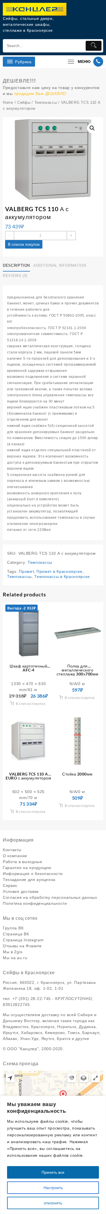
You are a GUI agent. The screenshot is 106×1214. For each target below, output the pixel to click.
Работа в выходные (22, 861)
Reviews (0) (15, 276)
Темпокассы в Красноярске (62, 576)
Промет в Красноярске (59, 571)
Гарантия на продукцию (27, 867)
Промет (26, 571)
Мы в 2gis (12, 952)
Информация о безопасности (33, 873)
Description (16, 265)
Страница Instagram (23, 940)
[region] (53, 1155)
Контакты (12, 850)
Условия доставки (21, 891)
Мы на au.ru (15, 957)
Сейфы (24, 102)
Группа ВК (13, 928)
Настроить (53, 1187)
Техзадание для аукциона (29, 879)
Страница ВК (16, 934)
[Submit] (93, 46)
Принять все (53, 1172)
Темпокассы (45, 102)
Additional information (59, 265)
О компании (15, 855)
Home (8, 102)
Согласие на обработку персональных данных (50, 897)
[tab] (17, 266)
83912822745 (16, 1004)
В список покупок (24, 244)
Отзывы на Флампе (22, 946)
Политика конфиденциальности (35, 903)
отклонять (53, 1203)
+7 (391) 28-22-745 (31, 998)
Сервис (10, 885)
